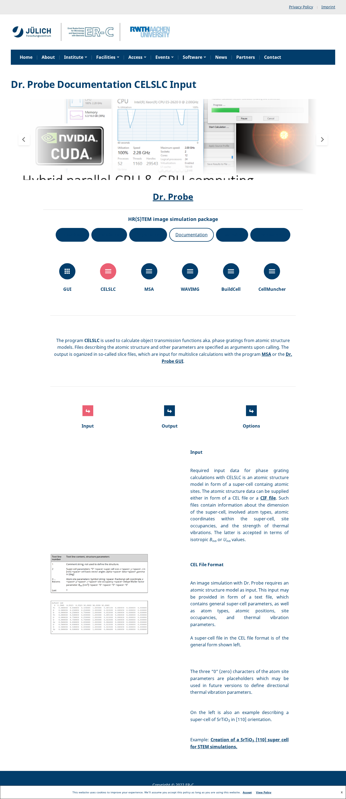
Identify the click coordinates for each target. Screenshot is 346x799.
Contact (272, 57)
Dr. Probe (173, 196)
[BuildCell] (231, 271)
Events (162, 57)
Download (72, 235)
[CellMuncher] (272, 271)
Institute (73, 57)
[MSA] (149, 271)
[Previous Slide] (24, 139)
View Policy (263, 792)
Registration (148, 235)
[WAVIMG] (190, 271)
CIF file (268, 498)
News (221, 57)
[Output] (169, 410)
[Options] (251, 410)
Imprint (328, 6)
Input (88, 426)
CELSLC (108, 289)
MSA (149, 289)
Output (170, 426)
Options (251, 426)
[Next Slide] (322, 139)
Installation (109, 235)
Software (192, 57)
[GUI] (67, 271)
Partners (245, 57)
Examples (232, 235)
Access (135, 57)
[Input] (87, 410)
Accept (247, 792)
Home (26, 57)
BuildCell (231, 289)
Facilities (105, 57)
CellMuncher (272, 289)
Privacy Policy (301, 6)
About (48, 57)
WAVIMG (190, 289)
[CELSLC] (108, 271)
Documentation (191, 235)
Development (270, 235)
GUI (67, 289)
